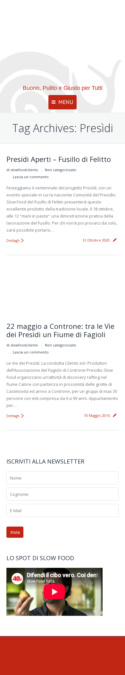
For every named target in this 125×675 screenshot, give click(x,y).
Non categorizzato (60, 169)
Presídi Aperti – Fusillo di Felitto (58, 159)
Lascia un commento (31, 176)
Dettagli (13, 240)
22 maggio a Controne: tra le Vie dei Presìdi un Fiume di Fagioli (60, 330)
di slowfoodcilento (22, 169)
